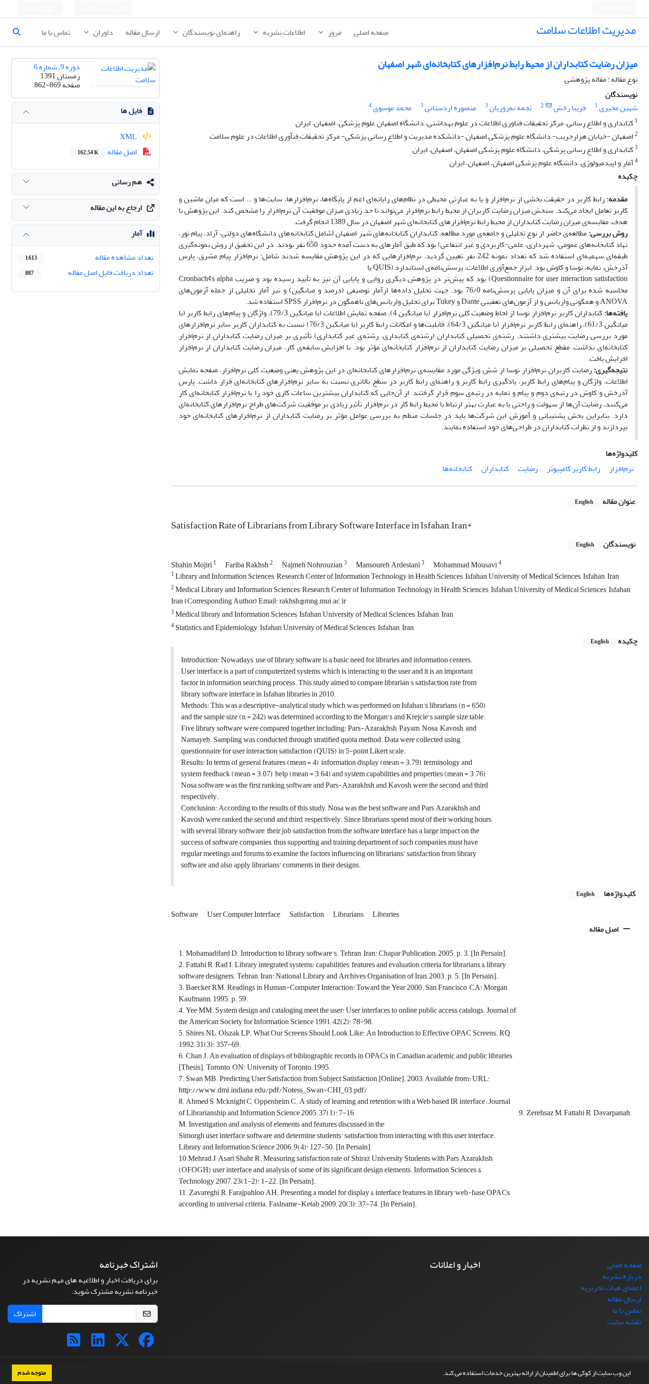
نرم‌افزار (621, 468)
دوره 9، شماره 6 (57, 67)
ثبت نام (36, 8)
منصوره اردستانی (450, 108)
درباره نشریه (621, 1276)
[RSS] (73, 1343)
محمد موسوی (392, 108)
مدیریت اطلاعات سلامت (586, 30)
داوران (102, 32)
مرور (334, 32)
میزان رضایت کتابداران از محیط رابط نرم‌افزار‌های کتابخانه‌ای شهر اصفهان (508, 64)
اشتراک (25, 1314)
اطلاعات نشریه (283, 32)
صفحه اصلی (371, 32)
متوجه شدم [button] (32, 1372)
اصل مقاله (604, 929)
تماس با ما (55, 32)
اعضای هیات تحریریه (611, 1287)
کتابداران (495, 468)
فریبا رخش (570, 108)
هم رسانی (127, 182)
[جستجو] (20, 32)
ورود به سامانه (100, 8)
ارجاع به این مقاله (116, 207)
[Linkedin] (97, 1343)
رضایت (528, 468)
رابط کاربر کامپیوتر (573, 468)
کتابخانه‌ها (457, 468)
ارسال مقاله (142, 32)
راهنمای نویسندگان (210, 32)
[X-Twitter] (122, 1343)
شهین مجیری (618, 108)
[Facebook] (146, 1343)
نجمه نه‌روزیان (510, 108)
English (611, 8)
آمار (136, 233)
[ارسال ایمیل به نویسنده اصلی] (548, 105)
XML (129, 137)
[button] (440, 1374)
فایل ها (131, 111)
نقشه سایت (624, 1322)
